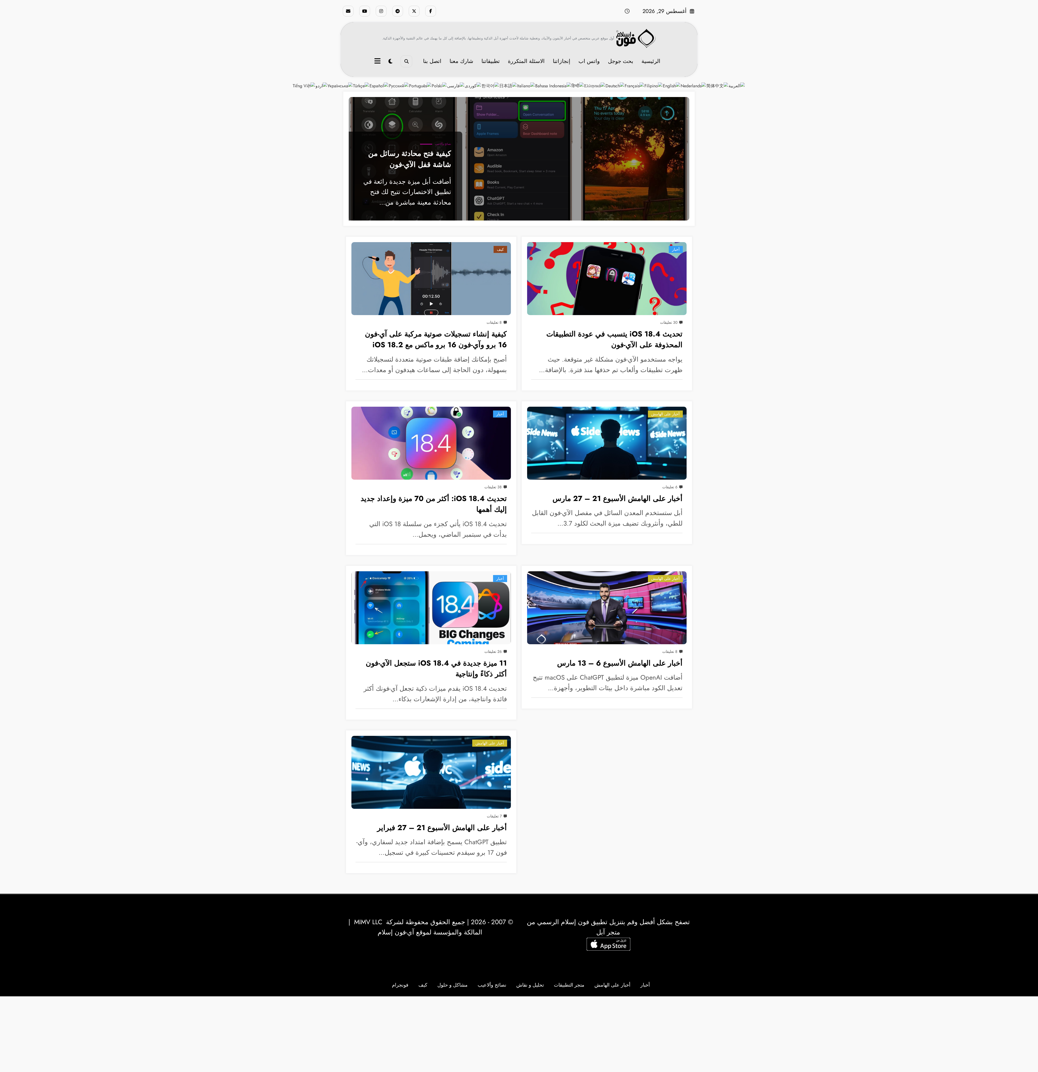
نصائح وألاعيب (443, 144)
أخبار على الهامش (665, 414)
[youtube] (364, 11)
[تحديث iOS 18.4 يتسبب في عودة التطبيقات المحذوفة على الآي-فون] (607, 278)
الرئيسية (650, 61)
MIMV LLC (368, 922)
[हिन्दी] (577, 85)
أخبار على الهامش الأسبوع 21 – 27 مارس (618, 498)
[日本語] (508, 85)
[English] (672, 85)
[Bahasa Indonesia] (553, 85)
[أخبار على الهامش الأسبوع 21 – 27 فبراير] (431, 772)
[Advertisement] (519, 1034)
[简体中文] (717, 85)
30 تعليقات (668, 322)
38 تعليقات (493, 487)
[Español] (379, 85)
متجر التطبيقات (569, 984)
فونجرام (400, 984)
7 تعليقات (494, 816)
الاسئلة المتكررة (526, 61)
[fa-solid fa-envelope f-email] (348, 11)
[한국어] (490, 85)
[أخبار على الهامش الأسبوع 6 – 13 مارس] (607, 607)
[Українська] (340, 85)
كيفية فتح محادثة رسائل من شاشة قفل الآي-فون (409, 159)
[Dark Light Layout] (390, 61)
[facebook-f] (430, 11)
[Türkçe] (361, 85)
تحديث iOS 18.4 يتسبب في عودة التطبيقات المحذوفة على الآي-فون (614, 339)
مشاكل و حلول (452, 984)
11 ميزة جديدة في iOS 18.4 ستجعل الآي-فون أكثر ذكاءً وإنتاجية (436, 668)
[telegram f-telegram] (397, 11)
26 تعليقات (493, 651)
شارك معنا (461, 61)
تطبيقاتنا (490, 61)
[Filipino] (653, 85)
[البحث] (406, 61)
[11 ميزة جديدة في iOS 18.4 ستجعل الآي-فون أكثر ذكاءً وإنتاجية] (431, 607)
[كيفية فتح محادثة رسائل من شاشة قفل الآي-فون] (519, 159)
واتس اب (589, 61)
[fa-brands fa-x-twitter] (414, 11)
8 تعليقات (494, 322)
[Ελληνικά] (595, 85)
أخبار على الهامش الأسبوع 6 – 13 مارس (620, 663)
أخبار (676, 249)
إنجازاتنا (561, 61)
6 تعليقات (669, 487)
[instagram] (381, 11)
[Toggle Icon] (378, 62)
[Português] (420, 85)
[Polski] (439, 85)
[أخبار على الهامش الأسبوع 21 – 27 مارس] (607, 443)
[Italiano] (526, 85)
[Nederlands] (693, 85)
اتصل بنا (432, 61)
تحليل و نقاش (530, 984)
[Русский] (399, 85)
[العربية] (736, 85)
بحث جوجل (620, 61)
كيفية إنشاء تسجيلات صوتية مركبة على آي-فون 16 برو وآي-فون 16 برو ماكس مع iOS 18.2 (436, 339)
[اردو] (321, 85)
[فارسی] (456, 85)
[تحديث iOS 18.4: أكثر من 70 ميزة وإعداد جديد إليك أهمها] (431, 443)
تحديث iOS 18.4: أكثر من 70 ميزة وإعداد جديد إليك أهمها (434, 504)
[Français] (634, 85)
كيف (500, 249)
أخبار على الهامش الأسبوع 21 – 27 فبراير (442, 827)
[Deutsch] (615, 85)
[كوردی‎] (473, 85)
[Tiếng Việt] (304, 85)
